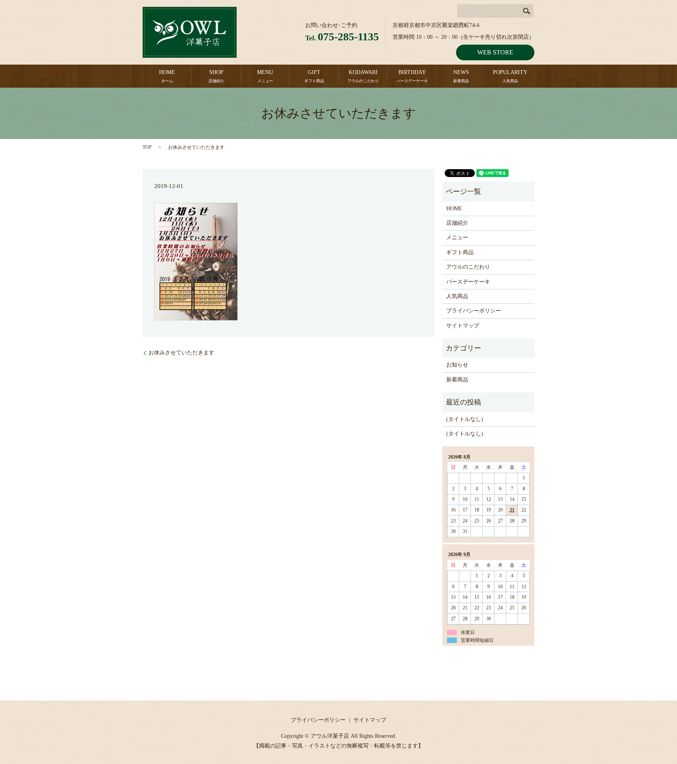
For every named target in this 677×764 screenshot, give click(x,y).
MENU (265, 76)
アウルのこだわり (468, 267)
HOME (167, 76)
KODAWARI (363, 76)
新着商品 (457, 380)
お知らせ (457, 365)
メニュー (457, 237)
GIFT (314, 76)
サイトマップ (462, 326)
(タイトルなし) (464, 419)
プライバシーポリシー (473, 311)
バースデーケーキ (468, 282)
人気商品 (457, 296)
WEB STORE (495, 52)
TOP (147, 147)
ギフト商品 (460, 252)
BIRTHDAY (412, 76)
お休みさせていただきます (181, 353)
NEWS (461, 76)
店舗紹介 (457, 223)
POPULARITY (510, 76)
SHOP (216, 76)
